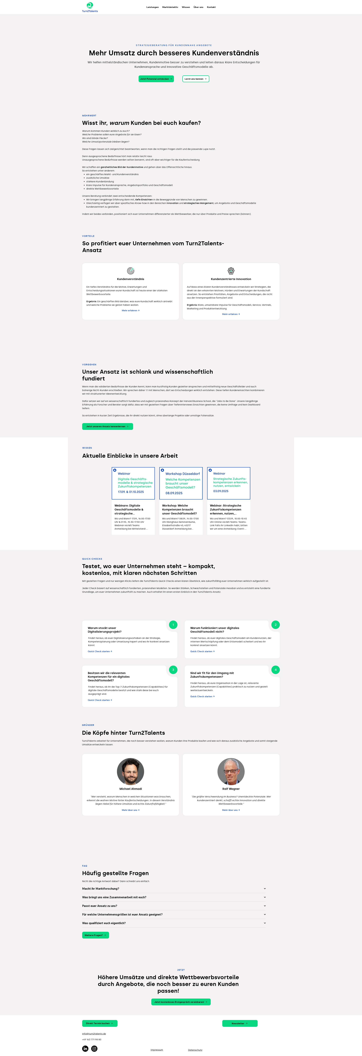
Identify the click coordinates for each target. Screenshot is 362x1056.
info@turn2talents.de (94, 1033)
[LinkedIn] (85, 1049)
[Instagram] (94, 1049)
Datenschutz (195, 1050)
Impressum (157, 1050)
